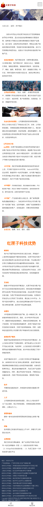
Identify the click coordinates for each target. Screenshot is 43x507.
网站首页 (11, 505)
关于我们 (19, 26)
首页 (12, 26)
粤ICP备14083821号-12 (34, 498)
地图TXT (17, 500)
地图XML (5, 500)
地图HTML (11, 500)
